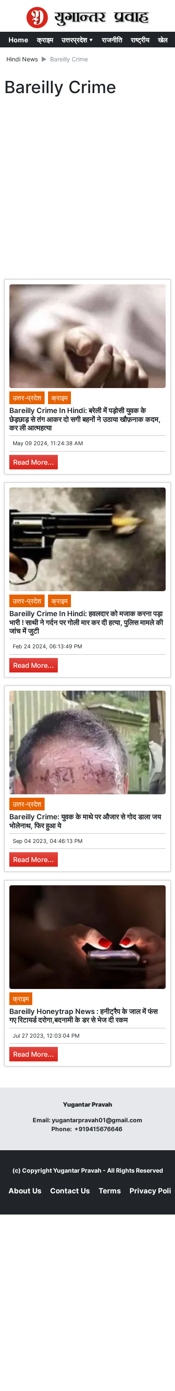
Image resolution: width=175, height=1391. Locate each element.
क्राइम (45, 40)
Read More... (33, 462)
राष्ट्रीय (140, 40)
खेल (163, 40)
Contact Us (70, 1191)
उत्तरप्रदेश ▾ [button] (77, 40)
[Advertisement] (87, 190)
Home (18, 40)
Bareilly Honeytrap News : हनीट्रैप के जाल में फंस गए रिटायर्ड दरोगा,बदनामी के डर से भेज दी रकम (83, 1015)
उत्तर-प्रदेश (27, 398)
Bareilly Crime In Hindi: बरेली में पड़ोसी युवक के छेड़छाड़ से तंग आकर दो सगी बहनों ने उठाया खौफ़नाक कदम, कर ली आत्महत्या (85, 419)
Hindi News (22, 59)
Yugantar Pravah (77, 1170)
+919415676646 (99, 1128)
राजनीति (112, 40)
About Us (25, 1191)
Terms (110, 1191)
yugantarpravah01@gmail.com (97, 1120)
